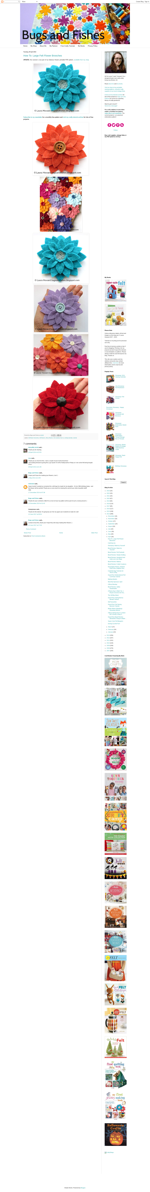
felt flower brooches (33, 437)
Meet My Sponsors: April (115, 582)
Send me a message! (111, 106)
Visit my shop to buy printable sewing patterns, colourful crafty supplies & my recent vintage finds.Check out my (115, 91)
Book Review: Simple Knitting (117, 555)
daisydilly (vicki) (33, 447)
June (109, 531)
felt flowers (42, 437)
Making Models (112, 579)
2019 (108, 501)
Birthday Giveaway (121, 466)
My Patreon (54, 46)
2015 (108, 511)
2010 (108, 643)
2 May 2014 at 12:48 (34, 478)
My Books (81, 46)
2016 (108, 508)
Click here (116, 363)
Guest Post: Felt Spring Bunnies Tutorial (115, 605)
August (110, 526)
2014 (108, 514)
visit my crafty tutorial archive (73, 117)
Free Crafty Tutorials (68, 46)
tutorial (75, 437)
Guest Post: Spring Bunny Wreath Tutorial (115, 598)
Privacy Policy (92, 46)
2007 (108, 650)
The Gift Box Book (113, 595)
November (111, 518)
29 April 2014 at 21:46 (34, 467)
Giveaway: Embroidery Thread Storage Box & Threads (120, 436)
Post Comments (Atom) (38, 536)
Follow (116, 130)
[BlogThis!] (54, 435)
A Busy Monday (112, 584)
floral (47, 437)
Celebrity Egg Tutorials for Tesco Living (115, 571)
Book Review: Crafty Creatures (117, 564)
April (109, 536)
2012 (108, 638)
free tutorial (57, 437)
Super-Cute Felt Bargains (115, 621)
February (111, 629)
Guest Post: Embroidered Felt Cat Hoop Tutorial (116, 575)
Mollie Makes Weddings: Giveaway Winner (115, 609)
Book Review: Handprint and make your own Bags (116, 558)
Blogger (83, 1188)
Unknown (31, 484)
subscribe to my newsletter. (113, 113)
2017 (108, 506)
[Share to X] (56, 435)
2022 (108, 493)
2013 (108, 635)
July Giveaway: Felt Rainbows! (119, 386)
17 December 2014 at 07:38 (36, 492)
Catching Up (111, 543)
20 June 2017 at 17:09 (35, 525)
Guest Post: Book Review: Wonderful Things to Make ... (117, 617)
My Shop (34, 46)
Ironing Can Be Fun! (114, 623)
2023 (108, 491)
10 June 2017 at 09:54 (35, 514)
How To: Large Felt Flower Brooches (42, 55)
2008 (108, 648)
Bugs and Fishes (33, 473)
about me (111, 84)
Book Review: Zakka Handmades (114, 587)
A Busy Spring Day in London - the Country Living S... (117, 613)
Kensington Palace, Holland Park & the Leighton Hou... (116, 567)
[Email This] (52, 435)
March (110, 627)
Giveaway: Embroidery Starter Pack (121, 425)
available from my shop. (81, 60)
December (111, 516)
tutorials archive (118, 95)
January (110, 632)
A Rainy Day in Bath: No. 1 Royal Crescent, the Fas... (116, 591)
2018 (108, 503)
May (109, 534)
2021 (108, 496)
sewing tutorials (68, 437)
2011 (108, 640)
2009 (108, 645)
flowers (51, 437)
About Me (43, 46)
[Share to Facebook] (58, 435)
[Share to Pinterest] (60, 435)
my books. (120, 84)
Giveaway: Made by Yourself (116, 545)
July (109, 529)
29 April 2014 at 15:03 (34, 452)
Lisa (29, 458)
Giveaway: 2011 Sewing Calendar (120, 376)
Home (25, 46)
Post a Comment (31, 529)
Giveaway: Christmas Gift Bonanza (119, 414)
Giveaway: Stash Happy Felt (120, 456)
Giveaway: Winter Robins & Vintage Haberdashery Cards (120, 447)
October (110, 521)
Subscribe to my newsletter (32, 117)
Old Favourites (112, 602)
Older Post (94, 533)
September (111, 524)
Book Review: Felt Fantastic (116, 552)
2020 (108, 498)
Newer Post (27, 533)
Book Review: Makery (114, 561)
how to (62, 437)
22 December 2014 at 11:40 (36, 503)
